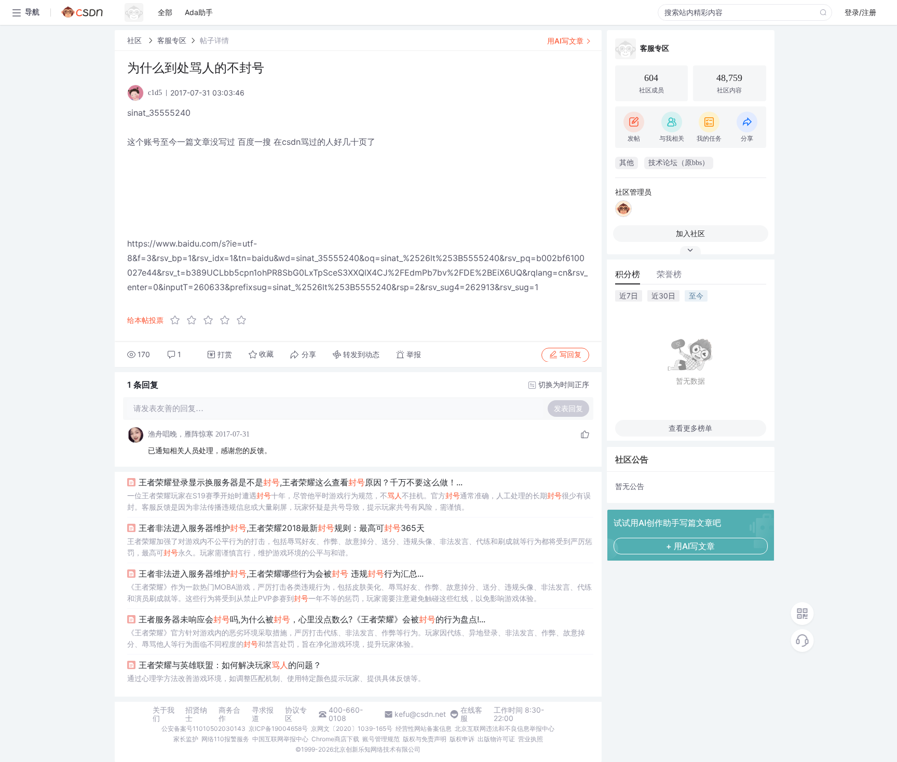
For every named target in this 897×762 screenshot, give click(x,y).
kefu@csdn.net (420, 714)
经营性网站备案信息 (424, 728)
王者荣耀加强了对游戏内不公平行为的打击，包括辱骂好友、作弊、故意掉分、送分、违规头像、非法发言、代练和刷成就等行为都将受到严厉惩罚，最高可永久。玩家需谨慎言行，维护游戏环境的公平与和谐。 (359, 547)
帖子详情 (214, 40)
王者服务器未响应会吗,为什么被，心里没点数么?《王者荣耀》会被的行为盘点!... (312, 619)
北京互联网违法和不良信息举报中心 (504, 728)
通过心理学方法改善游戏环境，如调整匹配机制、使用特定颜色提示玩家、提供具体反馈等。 (276, 678)
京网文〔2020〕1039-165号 (351, 728)
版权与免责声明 (424, 739)
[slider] (211, 320)
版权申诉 (462, 739)
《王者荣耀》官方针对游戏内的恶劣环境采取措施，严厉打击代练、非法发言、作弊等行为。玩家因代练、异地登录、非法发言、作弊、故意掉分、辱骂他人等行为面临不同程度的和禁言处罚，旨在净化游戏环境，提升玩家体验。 (356, 638)
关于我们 (163, 714)
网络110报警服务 (225, 739)
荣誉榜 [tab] (669, 274)
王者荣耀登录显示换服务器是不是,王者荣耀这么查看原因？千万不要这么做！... (301, 482)
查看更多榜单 (690, 428)
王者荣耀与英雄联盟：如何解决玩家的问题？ (230, 665)
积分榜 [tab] (627, 274)
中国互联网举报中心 (280, 739)
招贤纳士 (196, 714)
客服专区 (171, 40)
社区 (135, 40)
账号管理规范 (381, 739)
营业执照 (530, 739)
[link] (135, 40)
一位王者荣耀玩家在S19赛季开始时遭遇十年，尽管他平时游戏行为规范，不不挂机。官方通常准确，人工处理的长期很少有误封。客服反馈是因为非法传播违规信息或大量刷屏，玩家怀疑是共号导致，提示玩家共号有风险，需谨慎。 (359, 501)
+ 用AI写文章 (690, 546)
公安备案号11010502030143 (203, 728)
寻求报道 (263, 714)
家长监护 (185, 739)
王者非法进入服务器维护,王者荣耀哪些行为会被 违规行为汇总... (281, 573)
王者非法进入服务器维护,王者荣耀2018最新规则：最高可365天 (282, 528)
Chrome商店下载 (335, 739)
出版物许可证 (496, 739)
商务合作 (229, 714)
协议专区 (296, 714)
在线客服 (471, 714)
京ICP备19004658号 (278, 728)
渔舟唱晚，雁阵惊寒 (180, 434)
